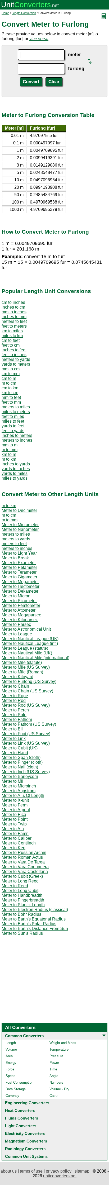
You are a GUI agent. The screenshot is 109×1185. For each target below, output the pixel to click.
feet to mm (11, 402)
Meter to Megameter (20, 581)
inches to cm (13, 307)
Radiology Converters (25, 1148)
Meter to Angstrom (18, 791)
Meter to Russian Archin (24, 852)
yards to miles (15, 473)
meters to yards (16, 359)
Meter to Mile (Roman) (22, 672)
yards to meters (16, 364)
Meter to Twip (14, 824)
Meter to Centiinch (19, 843)
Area (9, 1056)
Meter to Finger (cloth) (22, 762)
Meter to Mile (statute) (22, 662)
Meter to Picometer (19, 600)
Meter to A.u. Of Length (23, 795)
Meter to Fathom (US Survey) (29, 724)
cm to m (9, 378)
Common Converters (24, 1035)
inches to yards (16, 464)
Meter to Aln (13, 829)
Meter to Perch (15, 710)
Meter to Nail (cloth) (20, 767)
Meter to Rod (14, 700)
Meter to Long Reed (20, 881)
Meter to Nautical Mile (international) (35, 657)
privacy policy (58, 1171)
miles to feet (13, 421)
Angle (53, 1076)
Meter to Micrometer (20, 524)
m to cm (9, 383)
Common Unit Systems (26, 1156)
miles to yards (15, 478)
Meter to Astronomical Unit (26, 629)
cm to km (10, 388)
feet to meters (14, 326)
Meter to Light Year (19, 553)
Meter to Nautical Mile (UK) (27, 653)
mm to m (9, 445)
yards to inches (16, 468)
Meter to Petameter (19, 567)
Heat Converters (20, 1110)
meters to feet (14, 321)
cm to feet (11, 340)
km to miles (12, 331)
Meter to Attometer (18, 610)
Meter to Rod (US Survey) (26, 705)
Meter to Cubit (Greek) (22, 876)
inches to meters (17, 435)
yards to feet (13, 426)
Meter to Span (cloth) (21, 757)
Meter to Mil (12, 781)
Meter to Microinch (19, 786)
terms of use (31, 1171)
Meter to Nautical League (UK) (30, 638)
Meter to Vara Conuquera (25, 867)
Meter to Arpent (16, 810)
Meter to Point (15, 819)
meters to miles (16, 407)
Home (5, 13)
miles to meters (16, 411)
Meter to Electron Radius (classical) (35, 909)
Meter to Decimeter (19, 510)
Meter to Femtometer (21, 605)
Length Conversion (24, 13)
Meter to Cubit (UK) (20, 748)
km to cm (10, 392)
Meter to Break (15, 558)
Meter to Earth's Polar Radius (29, 924)
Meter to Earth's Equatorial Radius (34, 919)
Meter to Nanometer (20, 529)
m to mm (9, 449)
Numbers (56, 1082)
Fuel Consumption (19, 1082)
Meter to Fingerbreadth (23, 900)
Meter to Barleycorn (20, 776)
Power (54, 1063)
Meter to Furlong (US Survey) (29, 681)
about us (9, 1171)
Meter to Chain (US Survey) (27, 691)
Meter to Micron (16, 596)
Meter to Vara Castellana (25, 871)
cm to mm (11, 373)
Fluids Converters (21, 1118)
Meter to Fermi (15, 805)
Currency (12, 1096)
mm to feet (11, 397)
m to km (9, 459)
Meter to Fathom (17, 719)
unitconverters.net (59, 1176)
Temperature (59, 1049)
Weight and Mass (62, 1043)
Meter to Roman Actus (22, 857)
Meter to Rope (15, 695)
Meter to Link (14, 738)
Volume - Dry (59, 1089)
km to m (9, 454)
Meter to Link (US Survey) (26, 743)
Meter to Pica (14, 814)
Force (10, 1069)
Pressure (56, 1056)
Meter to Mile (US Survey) (26, 667)
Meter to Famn (15, 833)
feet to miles (13, 416)
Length (11, 1043)
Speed (10, 1076)
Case (53, 1096)
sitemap (82, 1171)
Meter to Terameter (19, 572)
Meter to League (17, 634)
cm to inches (13, 302)
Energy (11, 1063)
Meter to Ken (13, 848)
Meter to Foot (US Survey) (26, 733)
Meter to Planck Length (23, 905)
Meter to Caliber (16, 838)
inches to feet (14, 350)
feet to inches (14, 354)
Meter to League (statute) (25, 648)
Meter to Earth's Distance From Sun (35, 928)
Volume (11, 1049)
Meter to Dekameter (20, 591)
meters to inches (17, 440)
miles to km (12, 335)
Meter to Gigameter (19, 577)
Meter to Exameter (19, 562)
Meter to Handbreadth (22, 895)
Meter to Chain (15, 686)
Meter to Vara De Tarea (23, 862)
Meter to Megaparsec (21, 615)
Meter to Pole (14, 714)
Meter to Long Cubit (20, 890)
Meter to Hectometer (20, 586)
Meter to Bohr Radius (21, 914)
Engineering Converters (27, 1103)
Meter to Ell (12, 729)
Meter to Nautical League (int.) (30, 643)
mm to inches (14, 312)
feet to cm (11, 345)
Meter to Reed (15, 886)
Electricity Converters (25, 1133)
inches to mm (14, 316)
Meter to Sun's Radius (22, 933)
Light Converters (20, 1125)
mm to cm (11, 369)
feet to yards (13, 430)
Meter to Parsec (16, 624)
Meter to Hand (15, 752)
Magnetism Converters (26, 1141)
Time (53, 1069)
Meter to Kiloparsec (20, 619)
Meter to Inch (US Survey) (26, 771)
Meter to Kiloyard (17, 676)
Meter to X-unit (15, 800)
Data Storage (16, 1089)
